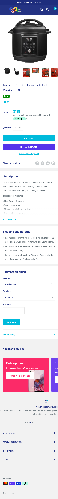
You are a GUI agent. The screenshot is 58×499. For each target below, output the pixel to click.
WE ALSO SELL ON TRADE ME (29, 2)
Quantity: (7, 127)
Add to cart (29, 138)
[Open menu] (4, 10)
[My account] (47, 9)
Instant (6, 102)
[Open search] (41, 9)
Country (6, 278)
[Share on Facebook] (37, 163)
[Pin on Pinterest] (42, 163)
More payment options (29, 153)
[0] (53, 9)
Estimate (11, 321)
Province (7, 291)
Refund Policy (9, 334)
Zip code (7, 304)
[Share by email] (53, 163)
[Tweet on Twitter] (48, 163)
